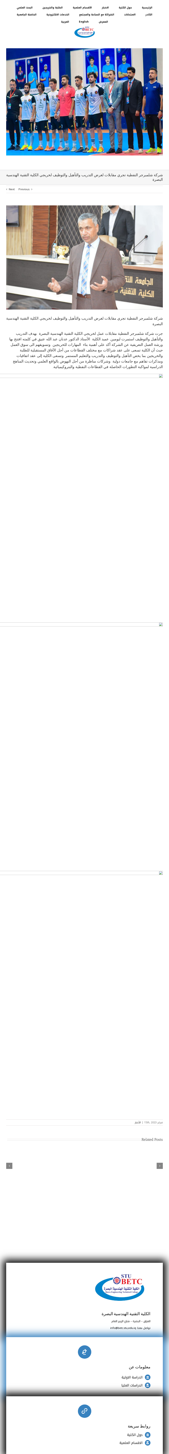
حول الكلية (135, 1435)
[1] (84, 26)
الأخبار (138, 1122)
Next (12, 189)
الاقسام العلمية (131, 1443)
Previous (24, 189)
